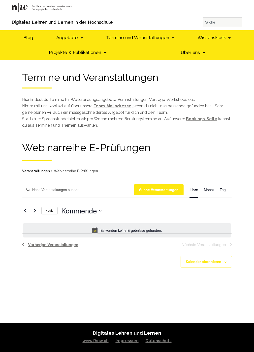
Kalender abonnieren (203, 261)
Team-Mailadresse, (113, 106)
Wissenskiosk (212, 37)
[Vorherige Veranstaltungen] (25, 211)
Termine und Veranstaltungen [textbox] (90, 77)
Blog (28, 37)
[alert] (127, 230)
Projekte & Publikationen (75, 52)
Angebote (67, 37)
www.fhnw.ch (96, 340)
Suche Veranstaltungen (159, 189)
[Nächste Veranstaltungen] (35, 211)
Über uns (191, 52)
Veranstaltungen (36, 171)
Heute (49, 210)
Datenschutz (159, 340)
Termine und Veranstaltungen (138, 37)
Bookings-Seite (201, 119)
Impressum (127, 340)
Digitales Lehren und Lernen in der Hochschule (18, 22)
